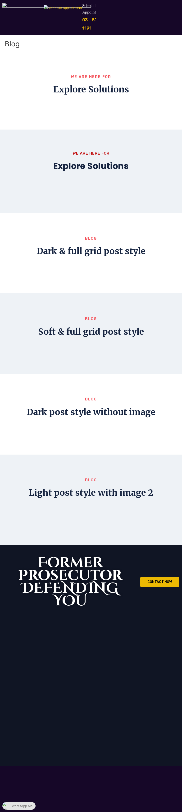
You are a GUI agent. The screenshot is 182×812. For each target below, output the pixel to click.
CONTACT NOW (159, 582)
